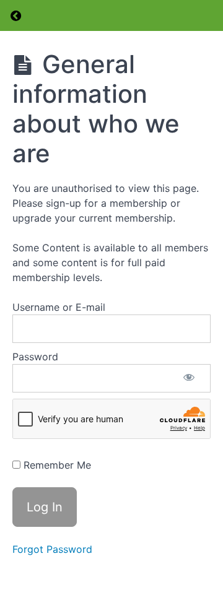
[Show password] (189, 378)
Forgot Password (52, 549)
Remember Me (55, 465)
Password (35, 356)
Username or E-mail (58, 307)
